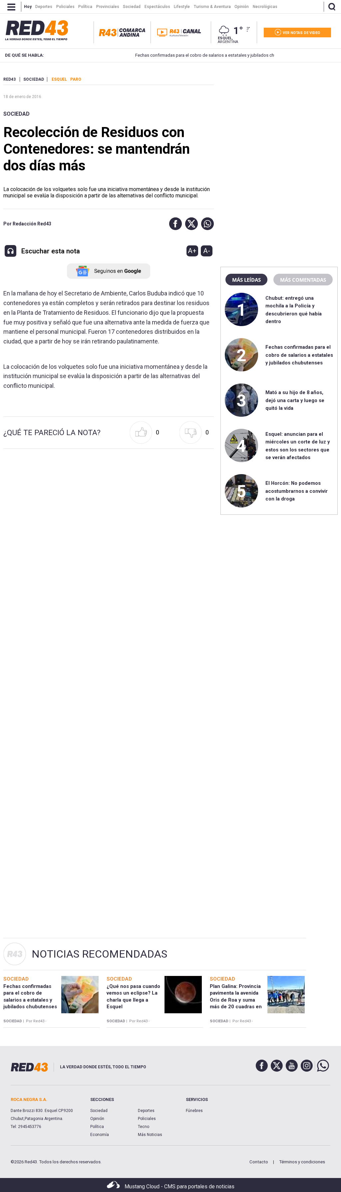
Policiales (147, 1118)
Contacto (258, 1161)
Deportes (146, 1110)
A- (206, 251)
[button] (174, 223)
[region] (279, 118)
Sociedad (16, 114)
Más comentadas (303, 279)
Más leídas (246, 279)
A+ (192, 251)
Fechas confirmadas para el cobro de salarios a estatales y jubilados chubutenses (197, 55)
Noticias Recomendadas (99, 954)
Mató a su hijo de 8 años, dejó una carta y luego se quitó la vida (294, 400)
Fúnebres (194, 1110)
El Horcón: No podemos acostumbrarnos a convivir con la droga (296, 491)
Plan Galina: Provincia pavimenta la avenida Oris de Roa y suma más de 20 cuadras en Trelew (236, 999)
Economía (99, 1134)
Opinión (97, 1118)
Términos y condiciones (302, 1161)
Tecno (143, 1126)
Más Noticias (150, 1134)
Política (97, 1126)
